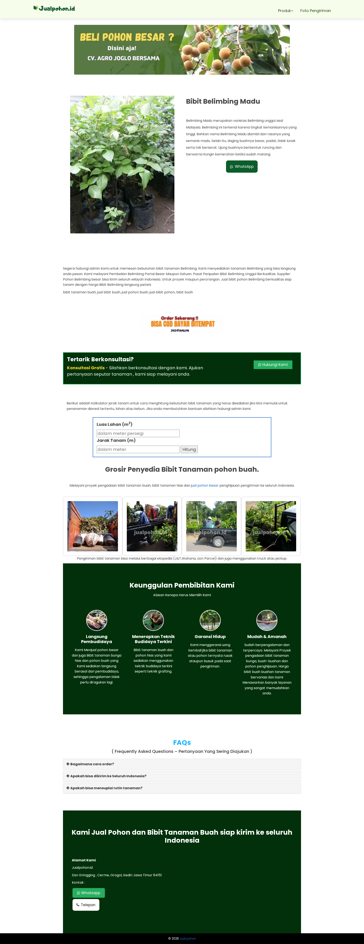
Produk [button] (284, 10)
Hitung (189, 449)
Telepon (88, 904)
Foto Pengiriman (315, 10)
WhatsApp (244, 166)
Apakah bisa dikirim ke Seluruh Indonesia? (108, 776)
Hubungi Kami (274, 364)
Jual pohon (188, 938)
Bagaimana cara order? (92, 764)
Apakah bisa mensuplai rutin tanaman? (106, 788)
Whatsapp (90, 892)
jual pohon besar (205, 485)
